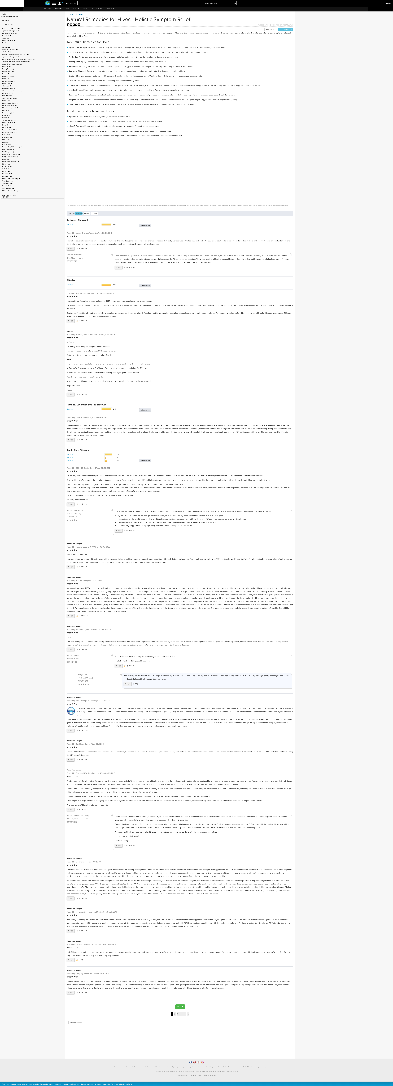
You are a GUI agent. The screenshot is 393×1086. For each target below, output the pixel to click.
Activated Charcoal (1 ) (10, 49)
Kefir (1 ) (5, 140)
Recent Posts (96, 9)
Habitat (76, 9)
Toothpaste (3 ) (7, 183)
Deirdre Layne (263, 25)
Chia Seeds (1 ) (7, 86)
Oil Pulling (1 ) (7, 166)
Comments (286, 29)
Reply (71, 248)
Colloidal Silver (7, 96)
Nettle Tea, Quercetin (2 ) (10, 161)
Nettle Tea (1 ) (7, 159)
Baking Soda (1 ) (8, 69)
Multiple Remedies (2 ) (10, 157)
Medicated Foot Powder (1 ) (11, 154)
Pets (67, 9)
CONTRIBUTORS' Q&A (9, 195)
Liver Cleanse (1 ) (8, 149)
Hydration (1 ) (7, 127)
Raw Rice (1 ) (7, 176)
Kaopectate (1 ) (7, 137)
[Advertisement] (128, 169)
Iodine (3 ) (6, 135)
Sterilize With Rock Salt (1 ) (11, 179)
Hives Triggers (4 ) (8, 40)
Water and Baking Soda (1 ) (11, 191)
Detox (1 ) (6, 101)
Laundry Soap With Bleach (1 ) (12, 147)
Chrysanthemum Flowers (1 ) (11, 91)
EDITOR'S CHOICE (7, 25)
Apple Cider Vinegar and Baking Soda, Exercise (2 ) (19, 59)
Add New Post (71, 3)
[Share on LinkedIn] (74, 25)
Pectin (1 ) (6, 171)
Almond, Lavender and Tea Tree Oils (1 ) (15, 54)
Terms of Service (212, 1071)
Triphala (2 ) (6, 186)
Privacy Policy (225, 1071)
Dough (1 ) (6, 110)
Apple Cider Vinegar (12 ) (10, 31)
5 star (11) (70, 454)
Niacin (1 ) (6, 164)
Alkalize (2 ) (6, 52)
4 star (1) (70, 457)
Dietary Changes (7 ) (9, 33)
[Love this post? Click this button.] (82, 809)
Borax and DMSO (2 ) (9, 81)
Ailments (58, 9)
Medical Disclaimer (200, 1071)
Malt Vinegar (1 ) (8, 152)
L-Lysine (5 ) (6, 36)
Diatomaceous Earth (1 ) (10, 103)
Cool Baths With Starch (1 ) (11, 98)
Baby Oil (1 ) (6, 66)
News (85, 9)
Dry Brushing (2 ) (8, 113)
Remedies (47, 9)
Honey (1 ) (6, 125)
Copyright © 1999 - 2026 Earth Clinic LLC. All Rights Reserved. (196, 1075)
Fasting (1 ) (6, 115)
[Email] (76, 25)
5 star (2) (70, 285)
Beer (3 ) (5, 74)
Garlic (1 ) (5, 118)
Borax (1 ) (5, 79)
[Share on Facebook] (68, 25)
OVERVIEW (5, 21)
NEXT (179, 1006)
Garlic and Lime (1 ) (8, 120)
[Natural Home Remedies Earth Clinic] (48, 3)
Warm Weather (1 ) (8, 188)
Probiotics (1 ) (7, 174)
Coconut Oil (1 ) (7, 93)
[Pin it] (71, 25)
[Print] (79, 25)
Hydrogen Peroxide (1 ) (10, 132)
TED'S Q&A (5, 197)
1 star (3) (70, 460)
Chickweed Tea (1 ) (8, 88)
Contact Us (110, 9)
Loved (95, 213)
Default (79, 213)
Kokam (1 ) (6, 142)
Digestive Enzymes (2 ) (10, 108)
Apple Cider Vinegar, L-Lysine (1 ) (13, 64)
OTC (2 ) (5, 169)
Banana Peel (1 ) (8, 71)
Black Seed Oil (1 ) (8, 76)
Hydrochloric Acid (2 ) (9, 130)
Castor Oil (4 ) (7, 38)
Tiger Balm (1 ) (7, 181)
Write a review (145, 225)
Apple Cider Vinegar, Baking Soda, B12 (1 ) (16, 61)
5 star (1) (70, 224)
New (87, 213)
